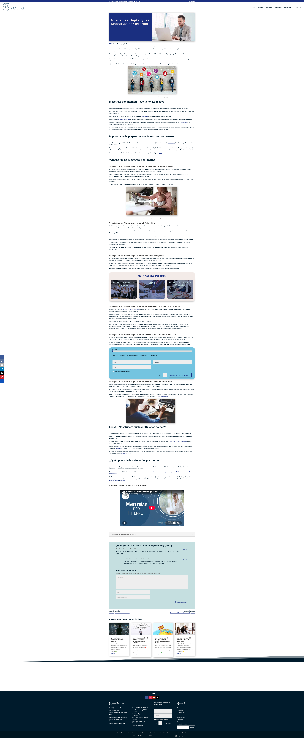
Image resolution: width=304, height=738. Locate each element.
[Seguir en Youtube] (153, 697)
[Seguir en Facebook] (146, 697)
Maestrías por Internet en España (131, 309)
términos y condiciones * (124, 371)
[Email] (2, 365)
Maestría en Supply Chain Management (115, 720)
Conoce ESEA (288, 7)
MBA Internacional (114, 710)
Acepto (122, 371)
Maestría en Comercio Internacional (118, 717)
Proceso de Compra (182, 724)
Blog (297, 7)
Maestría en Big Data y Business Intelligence (140, 714)
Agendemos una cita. (163, 396)
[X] (2, 373)
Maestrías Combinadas (137, 725)
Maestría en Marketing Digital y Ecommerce (140, 710)
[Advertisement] (152, 673)
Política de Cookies (182, 733)
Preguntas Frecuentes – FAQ (144, 733)
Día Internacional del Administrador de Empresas (184, 639)
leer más (113, 653)
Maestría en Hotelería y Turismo (117, 723)
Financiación (180, 710)
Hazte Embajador (181, 721)
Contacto (119, 733)
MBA (110, 715)
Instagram (187, 479)
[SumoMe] (2, 381)
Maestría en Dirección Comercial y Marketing (140, 718)
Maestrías (260, 7)
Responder (185, 549)
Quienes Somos (181, 717)
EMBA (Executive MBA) (115, 708)
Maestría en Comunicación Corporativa (138, 722)
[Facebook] (2, 357)
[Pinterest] (2, 377)
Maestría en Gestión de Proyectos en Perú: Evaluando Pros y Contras (140, 640)
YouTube (122, 480)
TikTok (117, 480)
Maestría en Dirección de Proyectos (178, 441)
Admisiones (277, 7)
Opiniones (269, 7)
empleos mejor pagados (170, 472)
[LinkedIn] (2, 369)
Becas (178, 708)
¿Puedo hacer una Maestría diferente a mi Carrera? (118, 639)
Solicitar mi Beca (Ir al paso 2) (180, 375)
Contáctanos (180, 719)
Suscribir (168, 723)
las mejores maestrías (150, 472)
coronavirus (184, 122)
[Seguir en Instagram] (150, 697)
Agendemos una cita (126, 453)
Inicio (253, 7)
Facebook (111, 480)
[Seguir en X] (157, 697)
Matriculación (180, 715)
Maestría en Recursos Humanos (140, 707)
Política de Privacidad (168, 733)
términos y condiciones (163, 719)
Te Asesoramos (181, 712)
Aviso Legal (157, 733)
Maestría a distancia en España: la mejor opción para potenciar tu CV (162, 640)
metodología (171, 143)
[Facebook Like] (2, 361)
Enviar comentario (181, 602)
